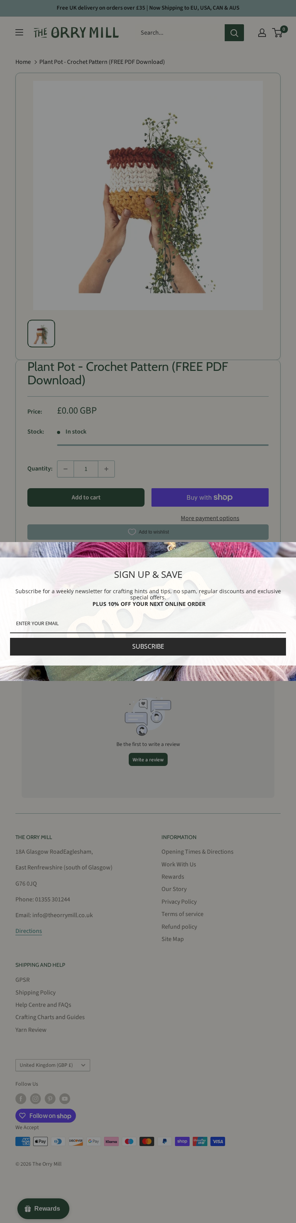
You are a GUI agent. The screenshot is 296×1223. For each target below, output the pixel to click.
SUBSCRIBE (148, 646)
